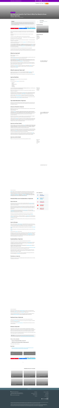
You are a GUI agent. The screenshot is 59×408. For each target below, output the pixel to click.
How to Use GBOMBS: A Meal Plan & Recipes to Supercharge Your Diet (44, 113)
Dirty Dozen (22, 312)
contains (18, 81)
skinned (32, 214)
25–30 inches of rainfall (32, 247)
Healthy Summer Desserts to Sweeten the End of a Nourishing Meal (20, 348)
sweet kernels (12, 216)
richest (11, 194)
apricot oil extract (16, 320)
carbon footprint (30, 242)
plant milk (28, 215)
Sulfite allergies (30, 233)
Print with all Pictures (33, 357)
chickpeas (24, 194)
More (42, 3)
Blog (40, 3)
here (12, 219)
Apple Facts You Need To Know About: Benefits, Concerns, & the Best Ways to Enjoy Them (22, 347)
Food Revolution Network (14, 3)
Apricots (12, 191)
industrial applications (20, 322)
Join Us (47, 3)
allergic (17, 231)
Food (11, 12)
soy (22, 194)
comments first (33, 362)
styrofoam (18, 253)
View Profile (41, 22)
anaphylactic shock (30, 234)
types (34, 74)
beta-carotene (23, 93)
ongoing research (31, 203)
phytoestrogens (17, 194)
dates (27, 194)
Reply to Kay (32, 387)
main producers (16, 65)
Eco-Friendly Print (27, 357)
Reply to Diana (32, 378)
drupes (14, 57)
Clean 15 (16, 311)
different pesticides (22, 310)
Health (14, 12)
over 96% (30, 65)
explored (17, 118)
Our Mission (37, 3)
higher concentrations (19, 97)
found (14, 111)
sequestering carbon (29, 245)
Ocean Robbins (12, 17)
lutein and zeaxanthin (18, 95)
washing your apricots (16, 314)
